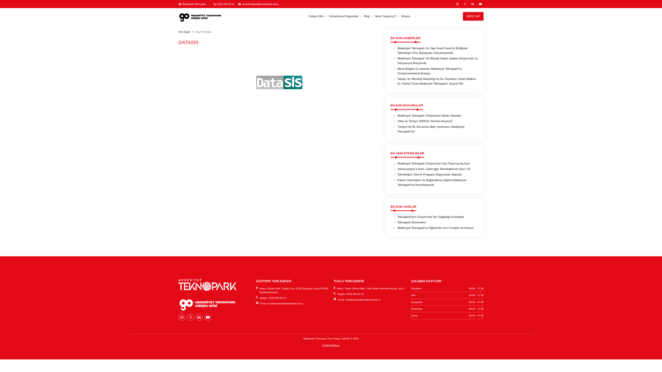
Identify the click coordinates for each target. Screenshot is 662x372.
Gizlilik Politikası (331, 345)
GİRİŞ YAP (473, 16)
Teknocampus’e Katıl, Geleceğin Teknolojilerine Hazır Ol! (433, 169)
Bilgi (367, 16)
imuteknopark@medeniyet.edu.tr (260, 4)
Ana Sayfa (184, 31)
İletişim (406, 16)
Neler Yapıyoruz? (385, 16)
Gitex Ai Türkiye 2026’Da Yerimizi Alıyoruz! (425, 121)
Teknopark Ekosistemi (411, 222)
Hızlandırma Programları (344, 16)
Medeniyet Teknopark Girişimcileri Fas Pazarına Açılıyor (433, 163)
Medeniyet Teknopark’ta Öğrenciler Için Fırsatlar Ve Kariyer (435, 228)
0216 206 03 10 (225, 4)
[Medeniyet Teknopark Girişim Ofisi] (214, 17)
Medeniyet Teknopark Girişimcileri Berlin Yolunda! (429, 115)
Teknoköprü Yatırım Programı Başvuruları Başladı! (429, 174)
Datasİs (188, 42)
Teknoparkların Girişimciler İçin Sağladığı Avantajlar (430, 217)
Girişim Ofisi (316, 16)
